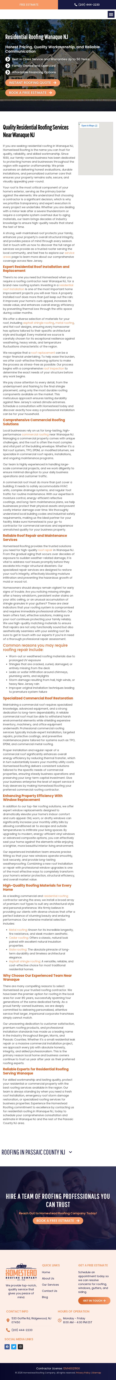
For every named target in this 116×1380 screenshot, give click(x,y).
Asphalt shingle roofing (24, 961)
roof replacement (43, 353)
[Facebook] (7, 1346)
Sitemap (96, 1372)
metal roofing (64, 323)
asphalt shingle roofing (38, 323)
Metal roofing (18, 930)
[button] (111, 14)
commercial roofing (35, 434)
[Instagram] (20, 1346)
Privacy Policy (83, 1372)
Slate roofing (17, 949)
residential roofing (56, 896)
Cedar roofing (18, 938)
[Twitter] (13, 1346)
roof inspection (54, 368)
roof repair (45, 550)
